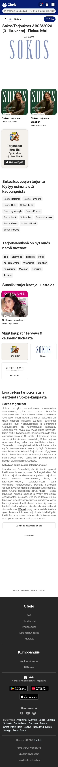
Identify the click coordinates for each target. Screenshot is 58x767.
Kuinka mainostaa (29, 661)
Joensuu (44, 217)
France (43, 723)
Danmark (33, 723)
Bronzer (42, 262)
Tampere (32, 198)
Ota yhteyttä (29, 621)
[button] (46, 4)
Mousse (23, 269)
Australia (32, 719)
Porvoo (11, 229)
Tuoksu (8, 275)
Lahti (10, 217)
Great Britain (9, 726)
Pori (26, 217)
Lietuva (27, 726)
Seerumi (36, 269)
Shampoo (17, 256)
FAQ (29, 615)
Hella (41, 256)
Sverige (7, 730)
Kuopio (33, 211)
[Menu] (53, 4)
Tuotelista (29, 638)
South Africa (19, 730)
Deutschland (20, 723)
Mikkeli (28, 223)
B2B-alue (29, 667)
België (42, 719)
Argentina (21, 719)
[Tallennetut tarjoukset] (40, 4)
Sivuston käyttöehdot (29, 754)
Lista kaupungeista (29, 632)
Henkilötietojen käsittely (29, 760)
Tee (6, 256)
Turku (27, 205)
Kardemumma (11, 262)
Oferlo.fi (22, 509)
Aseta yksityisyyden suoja (29, 747)
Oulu (10, 205)
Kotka (10, 223)
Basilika (30, 256)
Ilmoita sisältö (29, 626)
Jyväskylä (13, 211)
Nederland (38, 726)
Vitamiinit (28, 262)
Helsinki (12, 198)
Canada (51, 719)
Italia (19, 726)
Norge (48, 726)
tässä (42, 490)
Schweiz (7, 723)
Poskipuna (9, 269)
